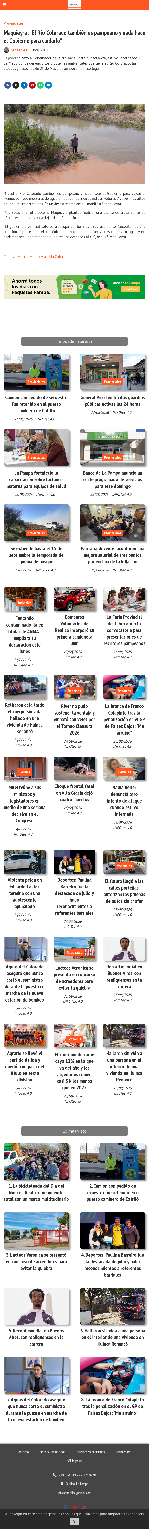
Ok (74, 1522)
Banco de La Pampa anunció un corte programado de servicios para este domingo (112, 479)
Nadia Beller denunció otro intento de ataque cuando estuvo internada (124, 800)
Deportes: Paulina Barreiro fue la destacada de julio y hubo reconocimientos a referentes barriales (74, 896)
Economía (74, 1039)
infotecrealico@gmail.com (74, 1492)
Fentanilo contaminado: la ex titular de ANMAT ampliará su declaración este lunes (24, 635)
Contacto (23, 1452)
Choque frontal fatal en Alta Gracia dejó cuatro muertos (74, 793)
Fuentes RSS (124, 1452)
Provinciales (13, 23)
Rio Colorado (59, 256)
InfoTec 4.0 (19, 50)
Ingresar (76, 1460)
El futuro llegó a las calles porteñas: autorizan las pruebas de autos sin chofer (124, 891)
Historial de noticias (52, 1452)
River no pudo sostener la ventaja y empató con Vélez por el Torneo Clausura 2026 (74, 719)
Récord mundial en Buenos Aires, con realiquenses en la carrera (124, 976)
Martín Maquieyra (31, 256)
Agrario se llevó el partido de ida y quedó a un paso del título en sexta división (24, 1066)
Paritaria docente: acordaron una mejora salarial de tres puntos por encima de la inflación (112, 555)
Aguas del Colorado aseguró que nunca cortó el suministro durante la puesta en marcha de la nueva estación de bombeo (25, 983)
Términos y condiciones (90, 1452)
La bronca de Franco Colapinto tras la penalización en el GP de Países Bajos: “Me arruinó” (124, 719)
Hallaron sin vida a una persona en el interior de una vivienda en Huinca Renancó (124, 1066)
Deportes (74, 690)
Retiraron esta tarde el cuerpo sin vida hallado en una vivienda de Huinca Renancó (24, 718)
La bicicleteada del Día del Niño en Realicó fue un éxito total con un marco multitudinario (36, 1192)
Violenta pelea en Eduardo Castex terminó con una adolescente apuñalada (25, 893)
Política (24, 772)
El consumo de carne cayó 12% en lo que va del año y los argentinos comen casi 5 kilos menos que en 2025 (74, 1071)
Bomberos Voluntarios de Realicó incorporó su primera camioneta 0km (74, 630)
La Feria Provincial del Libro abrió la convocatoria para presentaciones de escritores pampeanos (124, 630)
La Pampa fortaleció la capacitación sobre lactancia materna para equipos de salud (36, 479)
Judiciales (24, 602)
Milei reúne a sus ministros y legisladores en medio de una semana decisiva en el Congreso (25, 804)
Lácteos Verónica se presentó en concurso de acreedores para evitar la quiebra (74, 977)
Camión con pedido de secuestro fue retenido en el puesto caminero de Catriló (36, 404)
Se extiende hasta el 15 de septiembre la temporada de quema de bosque (36, 555)
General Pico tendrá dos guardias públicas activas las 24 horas (113, 400)
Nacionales (124, 865)
